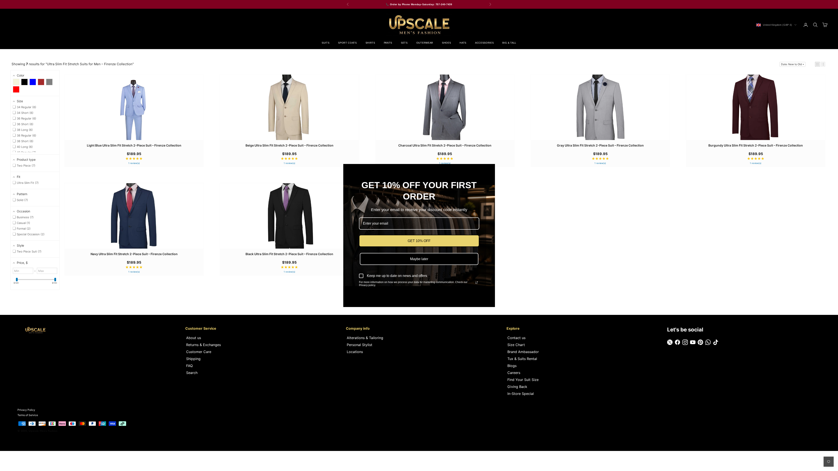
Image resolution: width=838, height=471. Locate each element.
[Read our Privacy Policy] (476, 282)
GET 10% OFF (419, 241)
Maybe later (419, 259)
